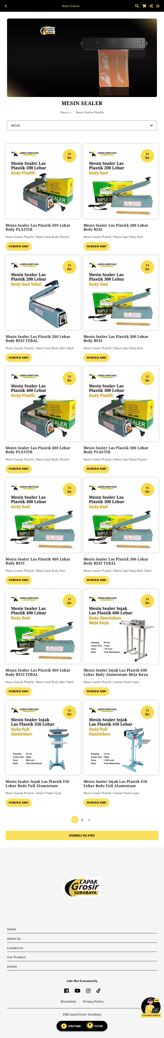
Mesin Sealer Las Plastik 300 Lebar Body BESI (115, 338)
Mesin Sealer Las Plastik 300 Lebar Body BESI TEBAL (115, 561)
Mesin (64, 112)
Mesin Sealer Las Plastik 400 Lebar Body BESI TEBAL (38, 672)
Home (11, 929)
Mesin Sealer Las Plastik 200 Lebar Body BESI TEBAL (38, 338)
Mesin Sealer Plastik (90, 112)
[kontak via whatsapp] (151, 1007)
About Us (14, 938)
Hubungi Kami (18, 246)
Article (12, 966)
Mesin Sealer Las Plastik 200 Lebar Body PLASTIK (38, 227)
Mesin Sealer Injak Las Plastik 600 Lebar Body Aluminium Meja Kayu (115, 672)
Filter (98, 1026)
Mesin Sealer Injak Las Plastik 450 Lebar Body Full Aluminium (115, 783)
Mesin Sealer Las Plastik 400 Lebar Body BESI (38, 561)
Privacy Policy (93, 1001)
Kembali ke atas (82, 835)
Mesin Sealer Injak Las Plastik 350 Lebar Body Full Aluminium (37, 783)
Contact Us (15, 948)
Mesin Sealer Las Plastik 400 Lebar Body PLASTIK (38, 450)
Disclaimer (69, 1001)
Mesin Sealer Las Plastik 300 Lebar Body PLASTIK (115, 450)
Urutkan (74, 1026)
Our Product (16, 957)
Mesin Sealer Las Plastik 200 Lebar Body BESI (115, 227)
